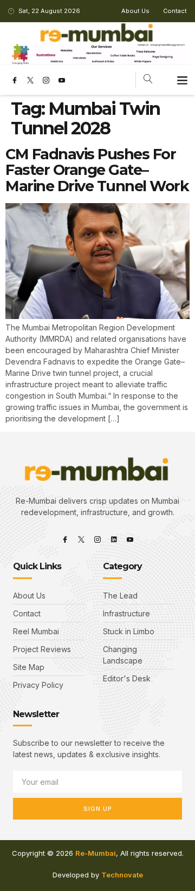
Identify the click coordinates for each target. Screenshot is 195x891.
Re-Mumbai (95, 853)
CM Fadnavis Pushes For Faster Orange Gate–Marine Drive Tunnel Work (96, 170)
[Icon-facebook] (14, 80)
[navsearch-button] (148, 79)
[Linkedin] (113, 539)
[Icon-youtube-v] (61, 80)
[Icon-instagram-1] (46, 80)
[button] (182, 80)
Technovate (122, 874)
